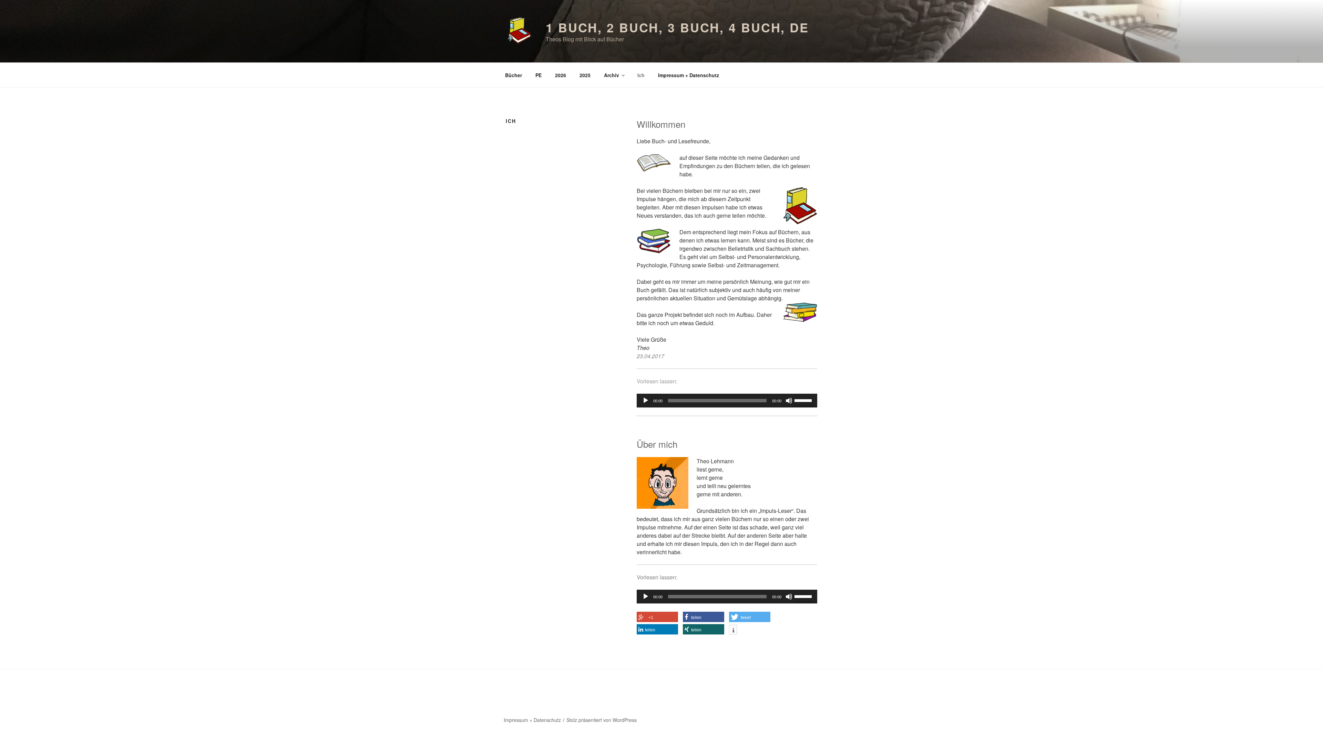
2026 (560, 75)
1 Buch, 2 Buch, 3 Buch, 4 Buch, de (677, 27)
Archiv (611, 75)
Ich (641, 75)
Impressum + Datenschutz (688, 75)
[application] (727, 400)
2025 (585, 75)
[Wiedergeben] (645, 400)
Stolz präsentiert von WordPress (601, 719)
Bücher (513, 75)
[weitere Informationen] (733, 630)
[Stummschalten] (789, 400)
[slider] (804, 400)
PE (538, 75)
